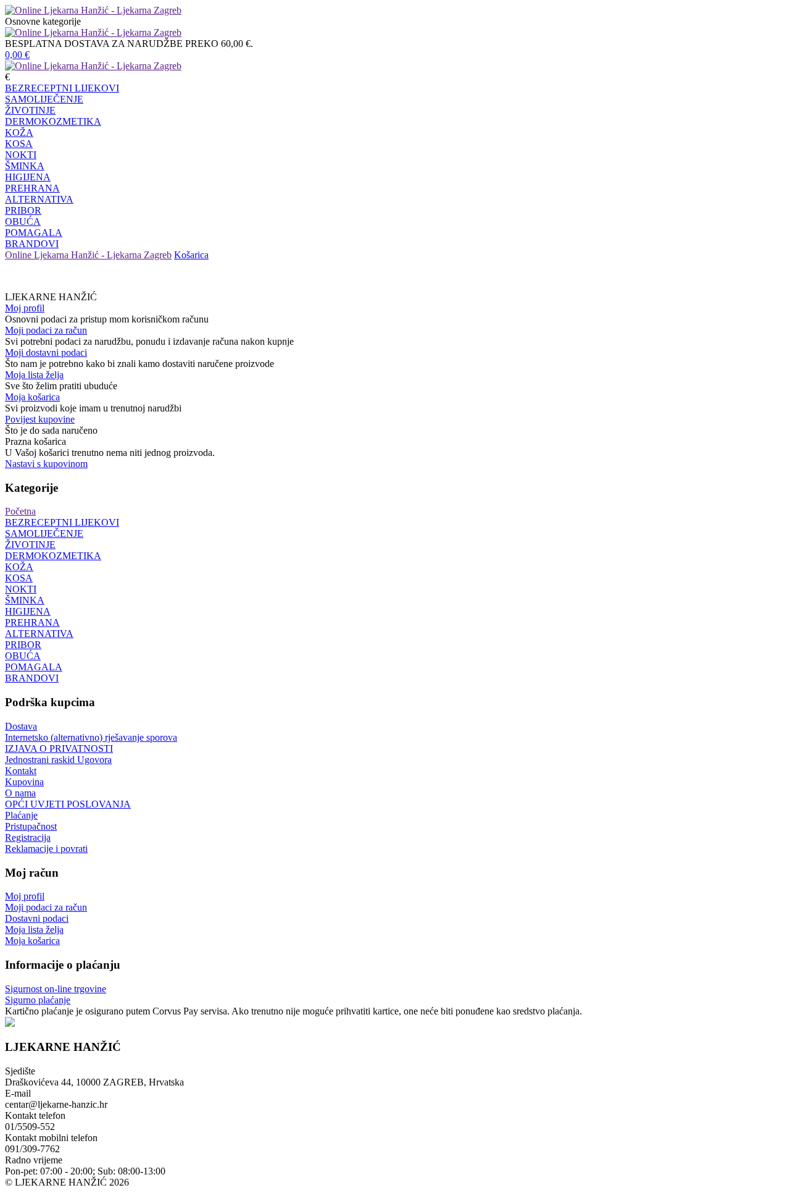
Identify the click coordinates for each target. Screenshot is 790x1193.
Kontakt (20, 770)
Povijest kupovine (40, 419)
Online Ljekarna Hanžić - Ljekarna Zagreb (88, 255)
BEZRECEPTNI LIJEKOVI (62, 88)
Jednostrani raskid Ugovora (58, 759)
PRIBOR (23, 210)
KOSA (19, 143)
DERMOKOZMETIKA (53, 121)
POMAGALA (33, 232)
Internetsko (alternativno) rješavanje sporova (91, 737)
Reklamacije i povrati (46, 848)
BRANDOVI (32, 243)
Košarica (191, 255)
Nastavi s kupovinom (46, 463)
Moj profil (24, 308)
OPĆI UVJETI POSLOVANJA (68, 804)
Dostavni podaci (37, 918)
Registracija (28, 837)
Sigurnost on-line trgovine (55, 989)
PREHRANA (32, 188)
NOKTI (20, 155)
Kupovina (24, 782)
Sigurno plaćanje (37, 1000)
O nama (20, 793)
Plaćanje (21, 815)
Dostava (21, 726)
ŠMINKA (24, 166)
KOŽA (19, 132)
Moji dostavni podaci (46, 352)
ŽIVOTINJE (30, 110)
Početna (20, 511)
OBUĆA (23, 221)
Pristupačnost (31, 826)
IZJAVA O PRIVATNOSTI (59, 748)
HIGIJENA (28, 177)
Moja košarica (32, 397)
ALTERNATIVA (39, 199)
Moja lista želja (34, 374)
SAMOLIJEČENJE (44, 99)
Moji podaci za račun (46, 330)
